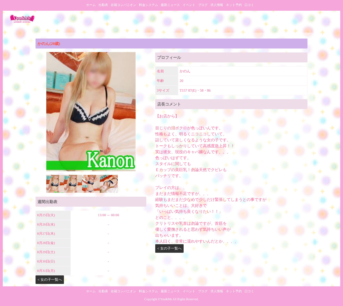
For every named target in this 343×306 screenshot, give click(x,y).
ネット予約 (234, 5)
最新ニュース (170, 5)
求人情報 (216, 5)
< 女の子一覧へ (50, 280)
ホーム (91, 5)
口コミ (249, 5)
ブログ (203, 5)
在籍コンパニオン (123, 5)
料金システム (148, 5)
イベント (189, 5)
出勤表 (103, 5)
